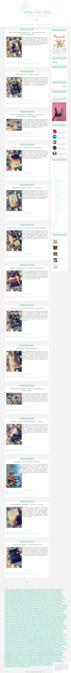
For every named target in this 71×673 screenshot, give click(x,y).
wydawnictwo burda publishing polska (21, 652)
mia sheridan (46, 635)
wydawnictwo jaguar (52, 655)
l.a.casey (57, 625)
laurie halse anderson (18, 627)
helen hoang (50, 611)
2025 (54, 165)
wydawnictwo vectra (25, 663)
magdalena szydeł (59, 630)
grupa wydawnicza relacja (22, 611)
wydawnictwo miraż (24, 658)
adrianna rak (7, 591)
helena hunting (55, 611)
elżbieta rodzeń (21, 608)
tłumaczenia (15, 649)
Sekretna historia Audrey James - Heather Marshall (61, 253)
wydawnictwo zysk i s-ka (8, 666)
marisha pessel (34, 633)
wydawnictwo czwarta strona (51, 652)
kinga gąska (29, 624)
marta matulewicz (45, 633)
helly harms (60, 611)
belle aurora (50, 600)
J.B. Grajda (46, 613)
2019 (54, 173)
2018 (54, 175)
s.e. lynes (29, 644)
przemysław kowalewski (55, 641)
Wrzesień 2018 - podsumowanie (27, 462)
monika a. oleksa (34, 636)
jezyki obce (11, 136)
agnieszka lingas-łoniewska (29, 592)
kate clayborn (28, 622)
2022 (54, 169)
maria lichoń (23, 633)
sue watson (17, 647)
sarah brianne (18, 646)
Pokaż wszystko (64, 269)
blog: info (28, 602)
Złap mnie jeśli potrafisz (61, 264)
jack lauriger (7, 614)
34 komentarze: (22, 102)
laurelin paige (12, 627)
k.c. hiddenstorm (7, 619)
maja (55, 219)
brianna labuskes (38, 602)
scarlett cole (33, 646)
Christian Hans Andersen (33, 603)
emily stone (46, 608)
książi (38, 625)
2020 (54, 172)
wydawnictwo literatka (55, 657)
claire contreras (53, 603)
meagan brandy (24, 635)
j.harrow (54, 613)
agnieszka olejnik (37, 592)
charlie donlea (21, 603)
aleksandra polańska (16, 594)
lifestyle (59, 627)
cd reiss (17, 603)
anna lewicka (25, 597)
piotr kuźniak (37, 641)
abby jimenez (17, 589)
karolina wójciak (61, 619)
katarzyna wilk (23, 622)
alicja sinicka (44, 594)
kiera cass (16, 624)
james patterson (12, 614)
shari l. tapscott (22, 216)
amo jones (55, 594)
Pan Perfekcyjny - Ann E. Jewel (27, 74)
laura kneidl (6, 627)
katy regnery (61, 622)
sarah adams (12, 646)
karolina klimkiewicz (40, 619)
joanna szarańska (53, 616)
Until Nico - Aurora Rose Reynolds (27, 147)
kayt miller (6, 624)
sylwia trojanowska (22, 297)
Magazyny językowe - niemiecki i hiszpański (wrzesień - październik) (27, 115)
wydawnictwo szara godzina (59, 661)
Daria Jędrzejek (49, 605)
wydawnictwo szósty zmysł (9, 663)
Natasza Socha (47, 638)
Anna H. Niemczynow (8, 597)
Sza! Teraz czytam (56, 245)
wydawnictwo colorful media (32, 652)
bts (42, 602)
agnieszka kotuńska (8, 592)
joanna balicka (33, 616)
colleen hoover (12, 63)
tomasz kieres (20, 649)
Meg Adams (30, 635)
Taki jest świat (55, 263)
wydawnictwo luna (7, 658)
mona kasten (23, 636)
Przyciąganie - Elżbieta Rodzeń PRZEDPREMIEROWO (61, 152)
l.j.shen (64, 625)
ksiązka (35, 625)
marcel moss (13, 633)
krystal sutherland (13, 625)
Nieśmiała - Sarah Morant (27, 348)
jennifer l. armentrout (45, 614)
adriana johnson (52, 589)
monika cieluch (41, 636)
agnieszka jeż (51, 591)
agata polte (21, 591)
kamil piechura (18, 619)
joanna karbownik (38, 616)
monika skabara (19, 638)
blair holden (18, 602)
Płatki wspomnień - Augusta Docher (27, 545)
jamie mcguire (18, 614)
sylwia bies (29, 647)
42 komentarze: (22, 62)
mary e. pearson (13, 635)
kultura (49, 625)
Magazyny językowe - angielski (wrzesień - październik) (27, 389)
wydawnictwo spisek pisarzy (42, 661)
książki (20, 63)
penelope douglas (7, 641)
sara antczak (63, 644)
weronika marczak (63, 649)
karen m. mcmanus (33, 619)
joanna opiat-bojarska (46, 616)
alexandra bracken (32, 594)
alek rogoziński (59, 592)
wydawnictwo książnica (16, 657)
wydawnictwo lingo (23, 657)
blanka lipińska (24, 602)
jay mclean (29, 614)
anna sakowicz (36, 597)
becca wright (45, 600)
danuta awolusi (43, 605)
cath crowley (7, 603)
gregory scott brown (14, 611)
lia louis (56, 627)
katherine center (38, 622)
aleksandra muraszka (8, 594)
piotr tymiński (42, 641)
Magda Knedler (26, 630)
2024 (54, 166)
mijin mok (13, 636)
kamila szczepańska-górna (25, 619)
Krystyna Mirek (19, 625)
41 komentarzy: (22, 336)
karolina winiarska (54, 619)
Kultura (41, 24)
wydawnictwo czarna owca (42, 652)
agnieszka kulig (22, 592)
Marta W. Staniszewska (58, 633)
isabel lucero (23, 613)
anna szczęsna (48, 597)
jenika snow (38, 614)
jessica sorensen (7, 616)
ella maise (6, 608)
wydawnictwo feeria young (29, 377)
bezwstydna (59, 600)
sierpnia (55, 215)
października (56, 179)
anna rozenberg (30, 597)
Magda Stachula (32, 630)
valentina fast (38, 649)
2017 (54, 227)
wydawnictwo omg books (33, 660)
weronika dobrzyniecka (49, 649)
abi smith (22, 589)
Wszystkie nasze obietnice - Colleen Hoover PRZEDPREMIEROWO (27, 33)
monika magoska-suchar (53, 636)
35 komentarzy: (22, 175)
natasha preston (41, 638)
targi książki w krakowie (43, 647)
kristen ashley (7, 625)
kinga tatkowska (40, 624)
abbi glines (6, 589)
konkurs (62, 624)
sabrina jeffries (35, 644)
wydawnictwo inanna (31, 655)
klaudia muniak (57, 624)
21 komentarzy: (22, 135)
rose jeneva (16, 644)
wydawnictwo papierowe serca (50, 660)
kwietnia (55, 221)
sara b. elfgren (7, 646)
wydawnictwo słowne (33, 661)
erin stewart (59, 608)
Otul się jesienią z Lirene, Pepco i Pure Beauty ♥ (61, 240)
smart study (49, 646)
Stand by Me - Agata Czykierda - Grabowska (27, 308)
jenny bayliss (51, 614)
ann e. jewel (11, 103)
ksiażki (31, 625)
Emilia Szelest (36, 608)
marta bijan (39, 633)
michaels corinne (57, 635)
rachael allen (62, 641)
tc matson (54, 647)
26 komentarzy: (22, 532)
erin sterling (54, 608)
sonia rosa (54, 646)
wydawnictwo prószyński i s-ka (17, 661)
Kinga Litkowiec (34, 624)
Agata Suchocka (32, 591)
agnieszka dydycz (45, 591)
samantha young (40, 644)
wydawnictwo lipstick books (32, 657)
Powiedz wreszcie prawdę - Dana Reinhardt (61, 130)
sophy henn (59, 646)
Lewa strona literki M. (57, 251)
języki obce (20, 136)
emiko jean (31, 608)
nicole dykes (57, 638)
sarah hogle (23, 646)
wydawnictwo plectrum (8, 661)
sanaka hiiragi (47, 644)
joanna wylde (64, 616)
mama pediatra (7, 633)
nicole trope (61, 638)
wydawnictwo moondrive (41, 658)
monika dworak (46, 636)
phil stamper (25, 641)
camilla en (45, 602)
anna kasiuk (14, 597)
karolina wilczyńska (47, 619)
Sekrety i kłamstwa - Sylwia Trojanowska (27, 268)
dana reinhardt (37, 605)
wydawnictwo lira (39, 657)
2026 (54, 163)
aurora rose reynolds (13, 176)
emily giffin (41, 608)
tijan (63, 647)
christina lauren (40, 603)
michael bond (51, 635)
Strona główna (21, 24)
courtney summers (14, 605)
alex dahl (27, 594)
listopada (56, 177)
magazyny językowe (26, 136)
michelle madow (63, 635)
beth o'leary (54, 600)
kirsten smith (46, 624)
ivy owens (27, 613)
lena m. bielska (45, 627)
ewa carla (64, 608)
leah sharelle (30, 627)
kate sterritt (33, 622)
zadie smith (19, 666)
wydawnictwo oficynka (25, 660)
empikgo (50, 608)
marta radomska (51, 633)
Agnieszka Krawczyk (15, 592)
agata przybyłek (26, 591)
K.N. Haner (12, 619)
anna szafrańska (42, 597)
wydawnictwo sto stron (50, 661)
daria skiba (54, 605)
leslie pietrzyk (51, 627)
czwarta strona (20, 605)
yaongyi (15, 666)
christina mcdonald (47, 603)
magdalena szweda (53, 630)
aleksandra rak (22, 594)
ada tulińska (31, 589)
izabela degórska (33, 613)
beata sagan (34, 600)
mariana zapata (28, 633)
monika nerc (60, 636)
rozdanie (25, 644)
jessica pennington (62, 614)
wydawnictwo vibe (31, 663)
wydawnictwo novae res (30, 573)
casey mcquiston (62, 602)
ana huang (59, 594)
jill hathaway (27, 616)
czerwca (55, 218)
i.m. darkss (11, 613)
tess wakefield (59, 647)
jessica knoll (56, 614)
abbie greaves (12, 589)
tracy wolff (25, 649)
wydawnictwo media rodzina (16, 658)
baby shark (23, 600)
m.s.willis (6, 630)
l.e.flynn (61, 625)
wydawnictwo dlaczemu (60, 652)
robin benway (7, 644)
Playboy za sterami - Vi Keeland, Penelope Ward (61, 146)
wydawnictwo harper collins (22, 655)
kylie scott (52, 625)
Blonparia (43, 671)
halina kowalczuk (35, 611)
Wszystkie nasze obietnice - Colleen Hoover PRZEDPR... (60, 181)
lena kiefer (40, 627)
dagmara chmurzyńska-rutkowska (28, 605)
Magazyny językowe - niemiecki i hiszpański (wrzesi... (58, 186)
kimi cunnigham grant (22, 624)
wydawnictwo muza (49, 658)
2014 (54, 228)
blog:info (33, 602)
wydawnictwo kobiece (30, 216)
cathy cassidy (12, 603)
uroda (33, 649)
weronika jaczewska (56, 649)
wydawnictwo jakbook (59, 655)
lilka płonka (63, 627)
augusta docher (12, 573)
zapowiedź (23, 666)
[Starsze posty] (48, 582)
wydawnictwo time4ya (17, 663)
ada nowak (26, 589)
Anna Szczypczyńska (55, 597)
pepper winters (20, 641)
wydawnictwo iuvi (44, 655)
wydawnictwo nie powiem (57, 658)
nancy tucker (30, 638)
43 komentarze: (22, 492)
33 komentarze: (22, 376)
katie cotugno (51, 622)
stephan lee (13, 647)
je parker (34, 614)
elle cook (11, 608)
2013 (54, 230)
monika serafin (13, 638)
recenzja (23, 63)
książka (16, 63)
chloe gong (26, 603)
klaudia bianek (51, 624)
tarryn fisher (49, 647)
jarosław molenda (24, 614)
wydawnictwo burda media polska (10, 652)
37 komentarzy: (22, 215)
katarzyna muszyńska (8, 622)
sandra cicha (52, 644)
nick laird (52, 638)
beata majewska (28, 600)
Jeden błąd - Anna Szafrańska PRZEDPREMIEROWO (27, 228)
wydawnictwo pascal (59, 660)
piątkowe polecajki (31, 641)
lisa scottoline (18, 533)
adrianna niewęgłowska (60, 589)
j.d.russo (50, 613)
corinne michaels (7, 605)
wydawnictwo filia (27, 103)
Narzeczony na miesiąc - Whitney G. (59, 96)
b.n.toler (19, 600)
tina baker (10, 649)
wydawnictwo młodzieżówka (32, 658)
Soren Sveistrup (7, 647)
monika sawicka (7, 638)
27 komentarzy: (22, 449)
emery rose (26, 608)
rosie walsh (21, 644)
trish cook (29, 649)
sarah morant (21, 377)
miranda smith (18, 636)
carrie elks (56, 602)
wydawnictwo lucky (62, 657)
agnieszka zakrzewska (52, 592)
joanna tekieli (59, 616)
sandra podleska (57, 644)
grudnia (55, 176)
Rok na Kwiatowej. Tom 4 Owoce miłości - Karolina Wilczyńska (61, 141)
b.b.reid (15, 600)
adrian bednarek (41, 589)
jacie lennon (62, 613)
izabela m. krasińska (40, 613)
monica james (29, 636)
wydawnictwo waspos (48, 663)
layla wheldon (25, 627)
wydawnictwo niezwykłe (8, 660)
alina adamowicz (50, 594)
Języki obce (32, 24)
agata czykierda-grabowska (14, 337)
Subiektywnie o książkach (57, 257)
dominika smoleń (63, 605)
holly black (6, 613)
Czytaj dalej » (27, 60)
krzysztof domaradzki (26, 625)
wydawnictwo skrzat (26, 661)
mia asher (41, 635)
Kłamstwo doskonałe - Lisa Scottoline (27, 505)
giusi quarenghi (7, 611)
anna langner (20, 597)
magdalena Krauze (38, 630)
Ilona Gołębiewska (16, 613)
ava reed (11, 600)
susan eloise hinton (23, 647)
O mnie (27, 24)
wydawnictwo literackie (47, 657)
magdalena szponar (45, 630)
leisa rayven (35, 627)
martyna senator (7, 635)
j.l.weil (10, 450)
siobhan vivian (44, 646)
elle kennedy (15, 608)
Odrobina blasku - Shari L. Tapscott (27, 188)
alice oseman (39, 594)
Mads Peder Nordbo (12, 630)
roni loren (11, 644)
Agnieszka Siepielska (45, 592)
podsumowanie (18, 493)
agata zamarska (39, 591)
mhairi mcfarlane (35, 635)
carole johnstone (51, 602)
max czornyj (19, 635)
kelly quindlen (11, 624)
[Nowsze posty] (6, 582)
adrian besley (47, 589)
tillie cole (6, 649)
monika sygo (25, 638)
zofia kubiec (28, 666)
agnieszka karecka (57, 591)
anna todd (61, 597)
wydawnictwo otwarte (41, 660)
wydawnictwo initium (38, 655)
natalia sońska (35, 638)
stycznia (55, 225)
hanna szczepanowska (43, 611)
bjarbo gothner (13, 602)
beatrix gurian (39, 600)
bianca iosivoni (7, 602)
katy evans (55, 622)
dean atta (58, 605)
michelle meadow (7, 636)
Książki (36, 24)
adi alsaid (36, 589)
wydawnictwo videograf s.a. (40, 663)
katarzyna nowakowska (16, 622)
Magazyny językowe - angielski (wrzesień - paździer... (58, 202)
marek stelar (18, 633)
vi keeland (42, 649)
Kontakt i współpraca (48, 24)
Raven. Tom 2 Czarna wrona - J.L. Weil (26, 421)
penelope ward (14, 641)
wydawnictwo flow (14, 655)
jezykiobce (15, 136)
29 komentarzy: (22, 296)
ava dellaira (6, 600)
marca (55, 222)
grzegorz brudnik (29, 611)
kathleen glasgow (45, 622)
